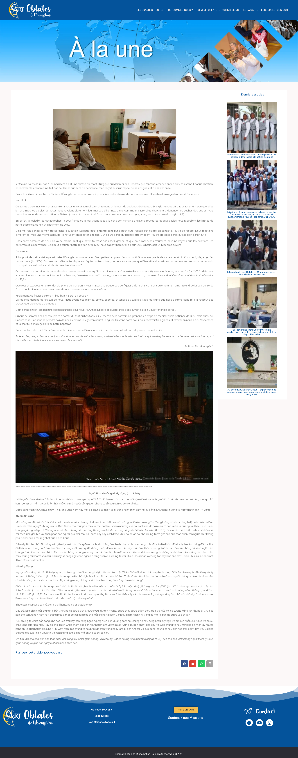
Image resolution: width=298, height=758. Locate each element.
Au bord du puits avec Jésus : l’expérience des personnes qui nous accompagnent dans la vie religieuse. (251, 392)
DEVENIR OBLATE (207, 10)
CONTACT (282, 10)
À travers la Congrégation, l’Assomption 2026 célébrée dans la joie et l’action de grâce (251, 156)
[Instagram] (269, 722)
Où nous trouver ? (101, 709)
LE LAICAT (249, 10)
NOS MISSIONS (230, 10)
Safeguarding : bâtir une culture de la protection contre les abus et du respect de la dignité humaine (251, 332)
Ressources (102, 715)
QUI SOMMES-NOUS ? (180, 10)
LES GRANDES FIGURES (150, 10)
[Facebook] (249, 722)
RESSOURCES (267, 10)
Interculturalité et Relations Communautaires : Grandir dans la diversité (251, 273)
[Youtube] (259, 722)
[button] (184, 663)
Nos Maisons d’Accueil (101, 722)
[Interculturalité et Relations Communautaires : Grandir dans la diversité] (252, 269)
